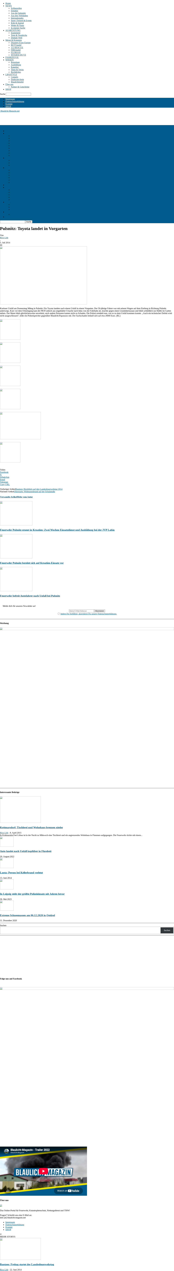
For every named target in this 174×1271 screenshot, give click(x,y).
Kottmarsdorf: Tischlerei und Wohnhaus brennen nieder (31, 827)
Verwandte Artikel (8, 497)
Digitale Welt (16, 38)
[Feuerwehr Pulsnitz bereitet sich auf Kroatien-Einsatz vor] (16, 557)
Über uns (9, 84)
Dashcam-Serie (17, 79)
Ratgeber (15, 67)
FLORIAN (16, 52)
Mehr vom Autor (25, 497)
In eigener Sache (18, 28)
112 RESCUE (17, 47)
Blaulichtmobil (17, 82)
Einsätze (14, 11)
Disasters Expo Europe (21, 42)
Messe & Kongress (13, 40)
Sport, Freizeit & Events (21, 20)
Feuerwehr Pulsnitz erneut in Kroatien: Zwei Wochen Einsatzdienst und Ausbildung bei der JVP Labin (57, 529)
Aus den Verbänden (19, 15)
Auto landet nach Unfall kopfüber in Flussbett (25, 851)
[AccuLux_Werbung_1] (87, 629)
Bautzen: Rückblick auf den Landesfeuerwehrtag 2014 (38, 489)
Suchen (3, 925)
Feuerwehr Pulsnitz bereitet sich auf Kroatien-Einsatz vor (32, 562)
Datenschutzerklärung (14, 101)
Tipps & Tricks (17, 69)
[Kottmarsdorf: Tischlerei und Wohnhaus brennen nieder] (20, 822)
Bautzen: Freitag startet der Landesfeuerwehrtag (27, 1264)
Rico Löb (4, 238)
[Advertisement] (49, 118)
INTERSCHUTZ (18, 55)
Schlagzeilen (16, 8)
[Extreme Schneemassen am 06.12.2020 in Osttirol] (7, 910)
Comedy (14, 77)
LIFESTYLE (11, 74)
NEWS (8, 6)
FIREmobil (16, 50)
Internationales (17, 18)
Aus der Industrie (18, 13)
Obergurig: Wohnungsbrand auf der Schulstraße (34, 491)
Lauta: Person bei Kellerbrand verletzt (21, 872)
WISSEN (9, 60)
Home (8, 3)
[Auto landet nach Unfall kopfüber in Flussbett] (7, 846)
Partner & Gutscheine (20, 87)
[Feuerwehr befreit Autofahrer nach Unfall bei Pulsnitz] (16, 590)
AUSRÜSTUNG (13, 30)
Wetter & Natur (17, 25)
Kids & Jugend (17, 23)
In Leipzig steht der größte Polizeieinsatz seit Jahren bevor (32, 893)
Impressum (10, 99)
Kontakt (8, 104)
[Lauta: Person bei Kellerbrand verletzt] (7, 867)
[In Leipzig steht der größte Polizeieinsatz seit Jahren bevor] (7, 889)
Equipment (15, 33)
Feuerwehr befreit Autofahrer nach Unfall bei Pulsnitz (30, 595)
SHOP (8, 89)
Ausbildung (16, 65)
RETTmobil (16, 45)
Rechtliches (16, 72)
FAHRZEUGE (12, 57)
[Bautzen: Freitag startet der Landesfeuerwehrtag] (20, 1259)
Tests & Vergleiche (19, 35)
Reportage (15, 62)
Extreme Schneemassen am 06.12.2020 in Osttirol (27, 915)
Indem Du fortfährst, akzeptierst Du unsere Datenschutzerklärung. (88, 614)
